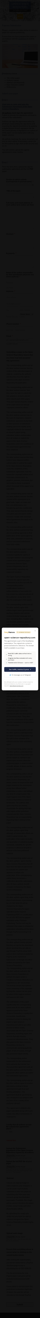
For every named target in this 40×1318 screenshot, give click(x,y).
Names (9, 632)
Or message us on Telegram (21, 675)
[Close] (35, 630)
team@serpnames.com (16, 686)
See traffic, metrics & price (19, 669)
